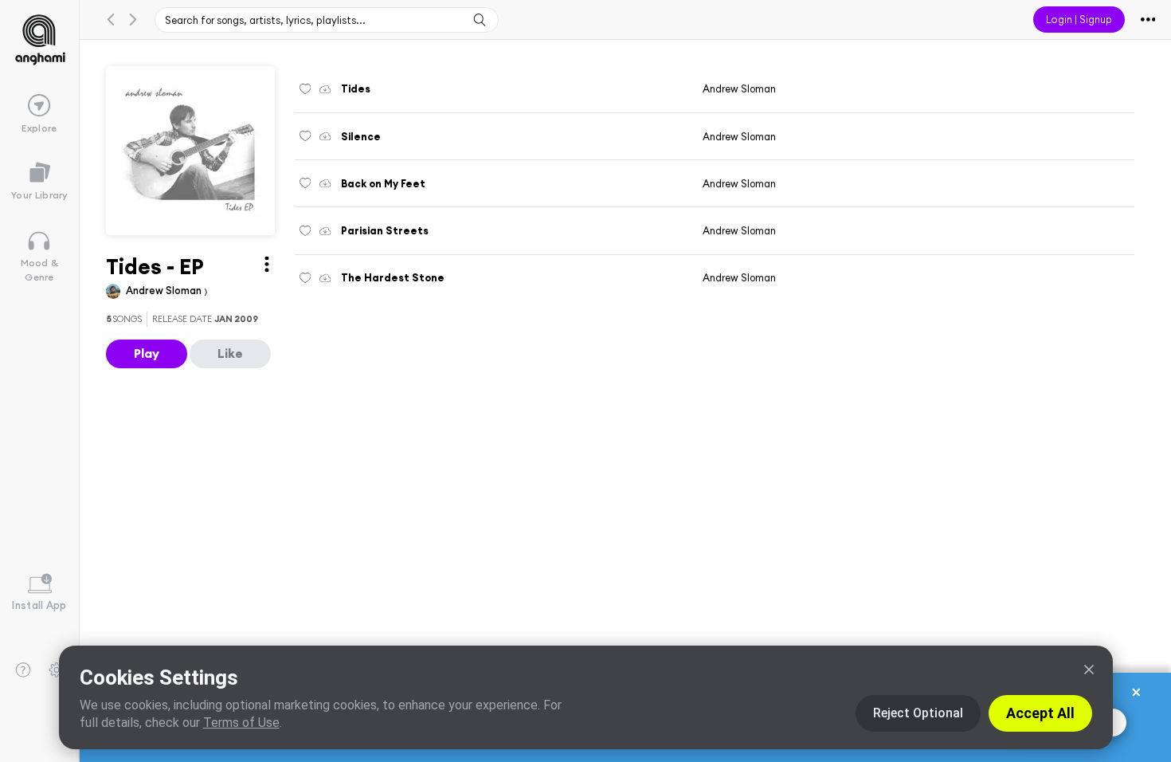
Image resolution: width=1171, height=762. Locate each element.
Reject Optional (918, 713)
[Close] (1089, 669)
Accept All (1040, 713)
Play (146, 353)
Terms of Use (241, 722)
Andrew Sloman (165, 290)
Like (230, 353)
